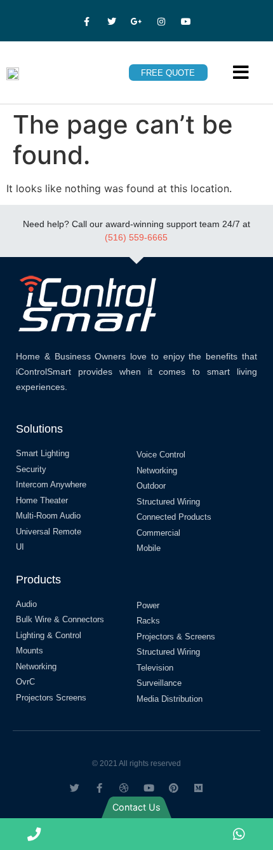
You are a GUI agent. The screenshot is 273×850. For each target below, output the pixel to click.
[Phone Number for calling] (34, 834)
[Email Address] (170, 834)
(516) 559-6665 (136, 237)
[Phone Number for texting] (103, 834)
